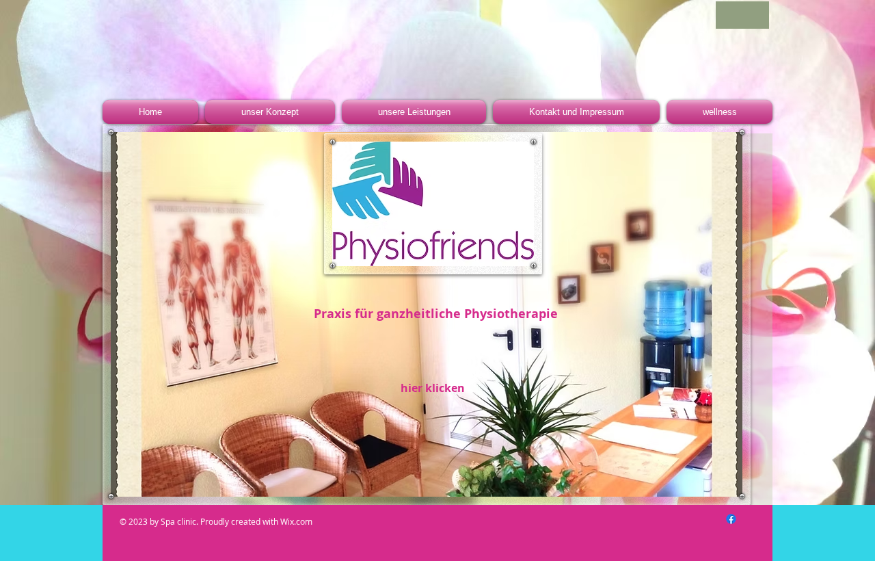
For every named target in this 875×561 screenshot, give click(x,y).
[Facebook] (731, 518)
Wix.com (297, 521)
